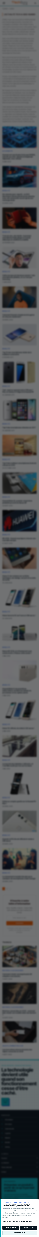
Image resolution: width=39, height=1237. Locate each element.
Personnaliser (19, 1232)
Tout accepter (28, 1227)
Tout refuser (11, 1227)
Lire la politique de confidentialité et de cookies (17, 1221)
